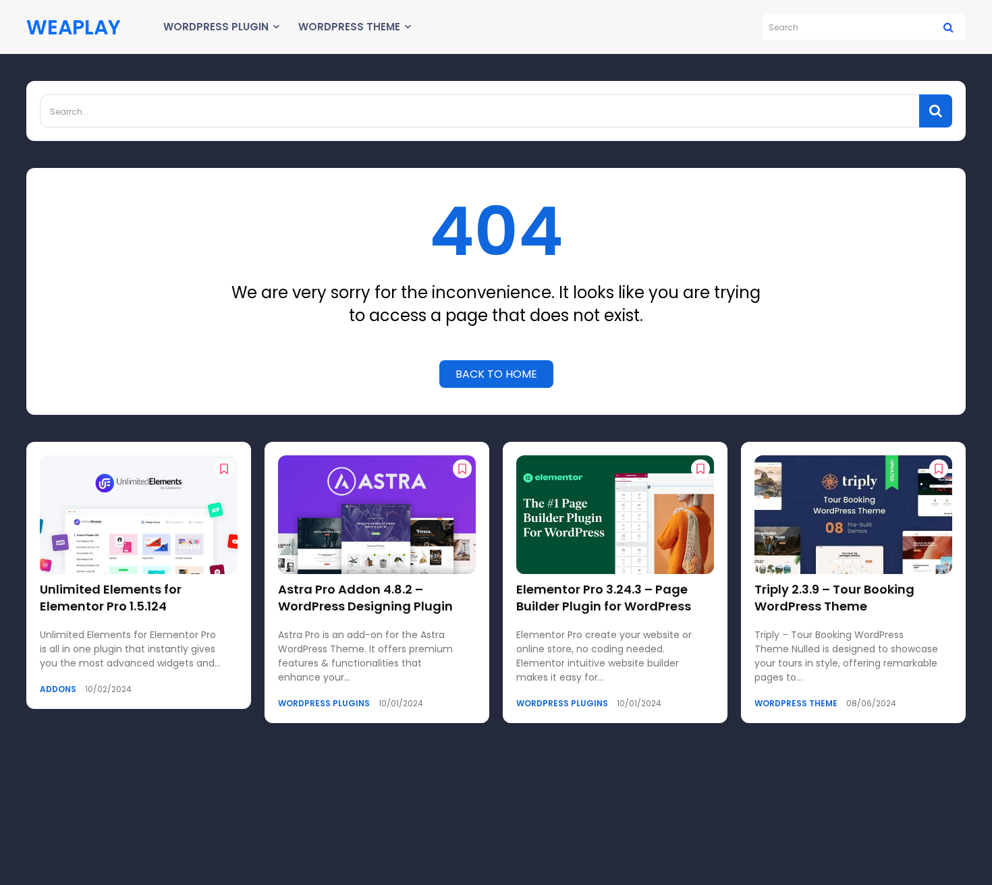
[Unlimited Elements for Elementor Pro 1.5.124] (139, 514)
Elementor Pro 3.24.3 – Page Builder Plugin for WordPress (603, 598)
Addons (58, 689)
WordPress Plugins (324, 703)
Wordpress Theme (795, 703)
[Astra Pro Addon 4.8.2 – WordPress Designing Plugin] (377, 514)
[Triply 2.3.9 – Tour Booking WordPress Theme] (853, 514)
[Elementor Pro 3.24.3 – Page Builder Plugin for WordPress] (615, 514)
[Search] (948, 27)
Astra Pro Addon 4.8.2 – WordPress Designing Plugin (365, 598)
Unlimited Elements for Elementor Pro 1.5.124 (111, 598)
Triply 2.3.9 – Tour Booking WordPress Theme (834, 598)
